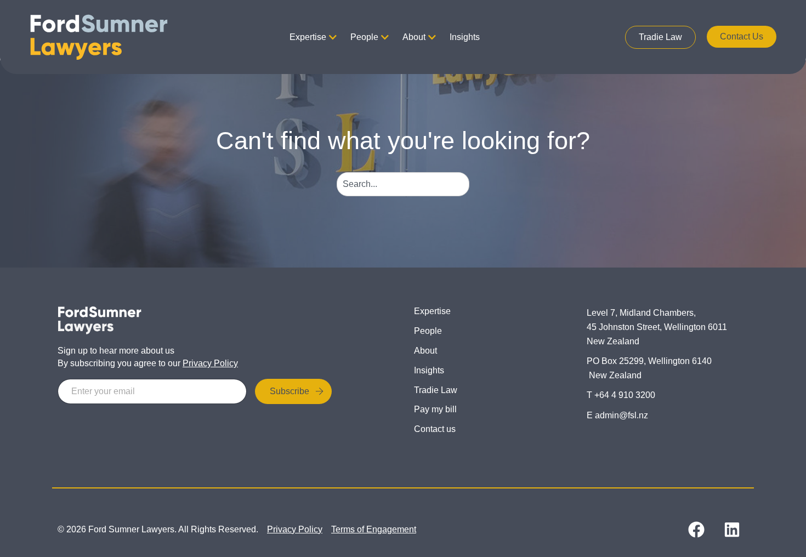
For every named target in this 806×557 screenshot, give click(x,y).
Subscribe (289, 391)
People (364, 37)
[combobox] (403, 184)
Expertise (308, 37)
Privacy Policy (210, 363)
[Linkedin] (732, 529)
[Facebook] (696, 529)
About (413, 37)
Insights (465, 37)
